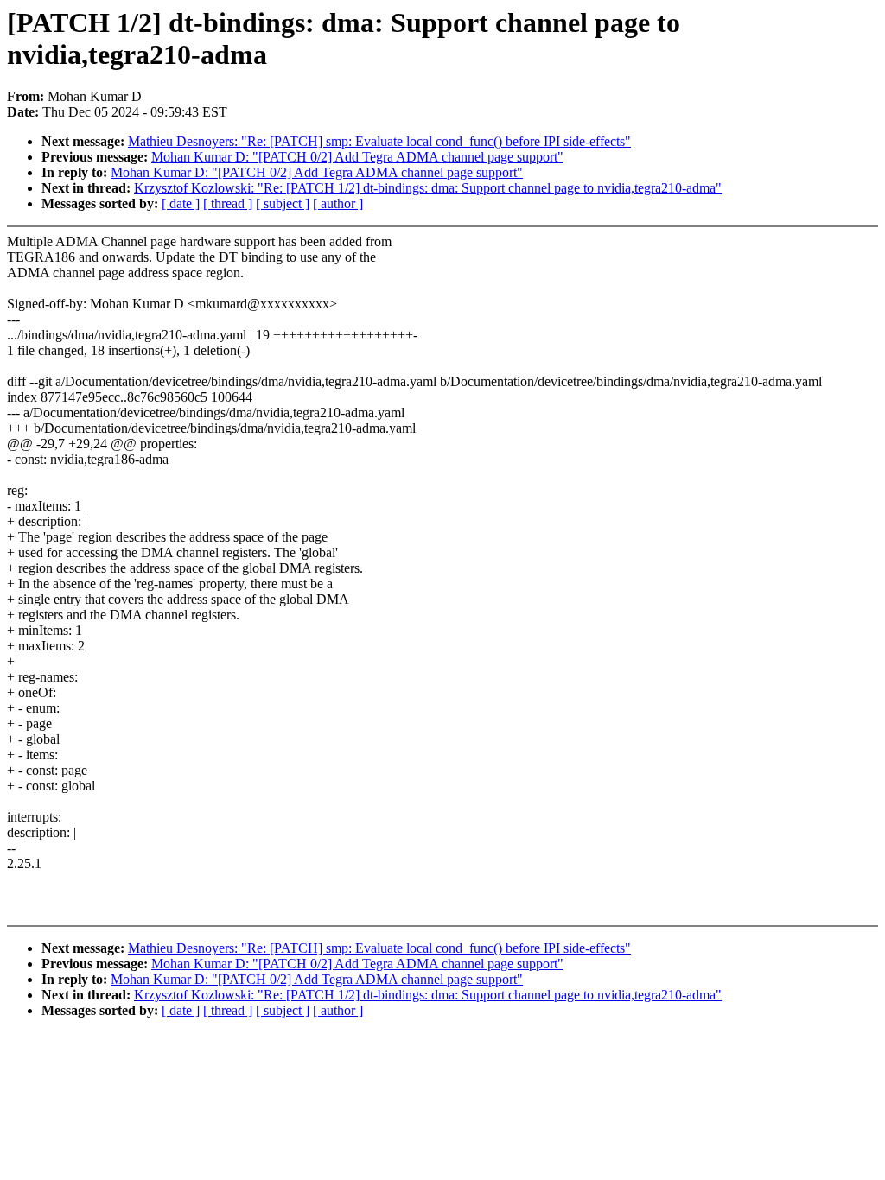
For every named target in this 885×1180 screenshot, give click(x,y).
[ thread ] (227, 203)
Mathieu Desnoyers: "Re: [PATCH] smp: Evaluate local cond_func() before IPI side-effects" (379, 141)
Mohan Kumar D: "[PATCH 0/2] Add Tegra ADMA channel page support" (357, 156)
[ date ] (181, 203)
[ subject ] (282, 203)
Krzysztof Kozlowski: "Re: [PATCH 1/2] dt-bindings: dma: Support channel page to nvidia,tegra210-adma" (428, 188)
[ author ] (338, 203)
